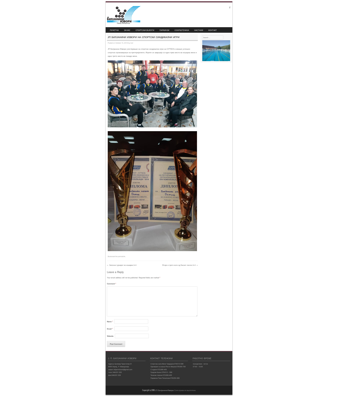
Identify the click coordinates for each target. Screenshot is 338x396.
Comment (111, 283)
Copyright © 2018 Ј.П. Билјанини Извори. (158, 390)
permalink (121, 256)
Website (110, 336)
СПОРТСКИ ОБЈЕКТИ (145, 30)
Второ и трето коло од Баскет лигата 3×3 (180, 265)
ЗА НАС (127, 30)
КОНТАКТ (212, 30)
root (131, 43)
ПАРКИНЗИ (164, 30)
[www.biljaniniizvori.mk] (123, 23)
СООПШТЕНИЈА (182, 30)
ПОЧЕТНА (114, 30)
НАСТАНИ (198, 30)
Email (110, 329)
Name (110, 321)
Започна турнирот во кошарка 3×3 (121, 265)
